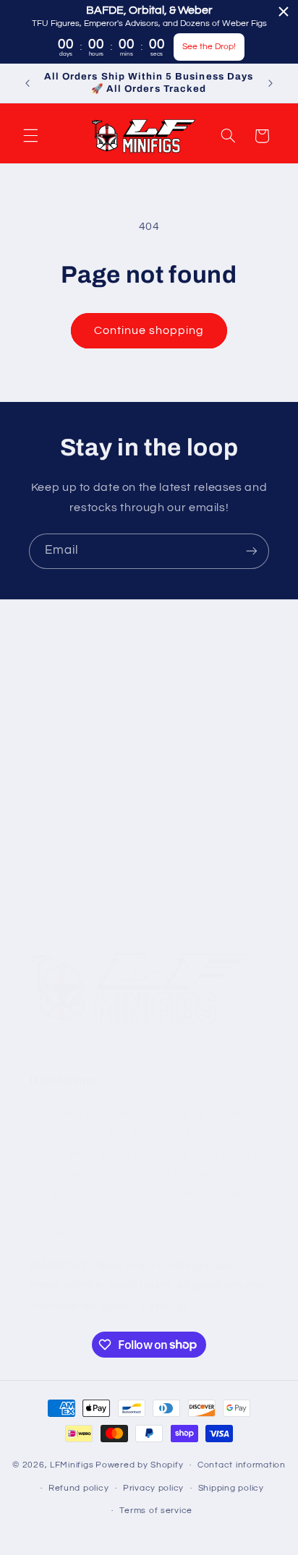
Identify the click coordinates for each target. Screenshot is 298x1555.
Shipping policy (231, 1488)
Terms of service (155, 1511)
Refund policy (78, 1488)
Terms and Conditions (84, 880)
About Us (53, 813)
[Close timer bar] (283, 11)
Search (47, 711)
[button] (30, 136)
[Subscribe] (251, 551)
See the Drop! (209, 46)
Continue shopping (149, 330)
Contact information (241, 1465)
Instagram (56, 745)
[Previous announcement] (27, 83)
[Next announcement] (270, 83)
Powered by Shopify (139, 1465)
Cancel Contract (71, 914)
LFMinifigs (71, 1465)
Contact (49, 846)
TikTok (45, 779)
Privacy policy (153, 1488)
